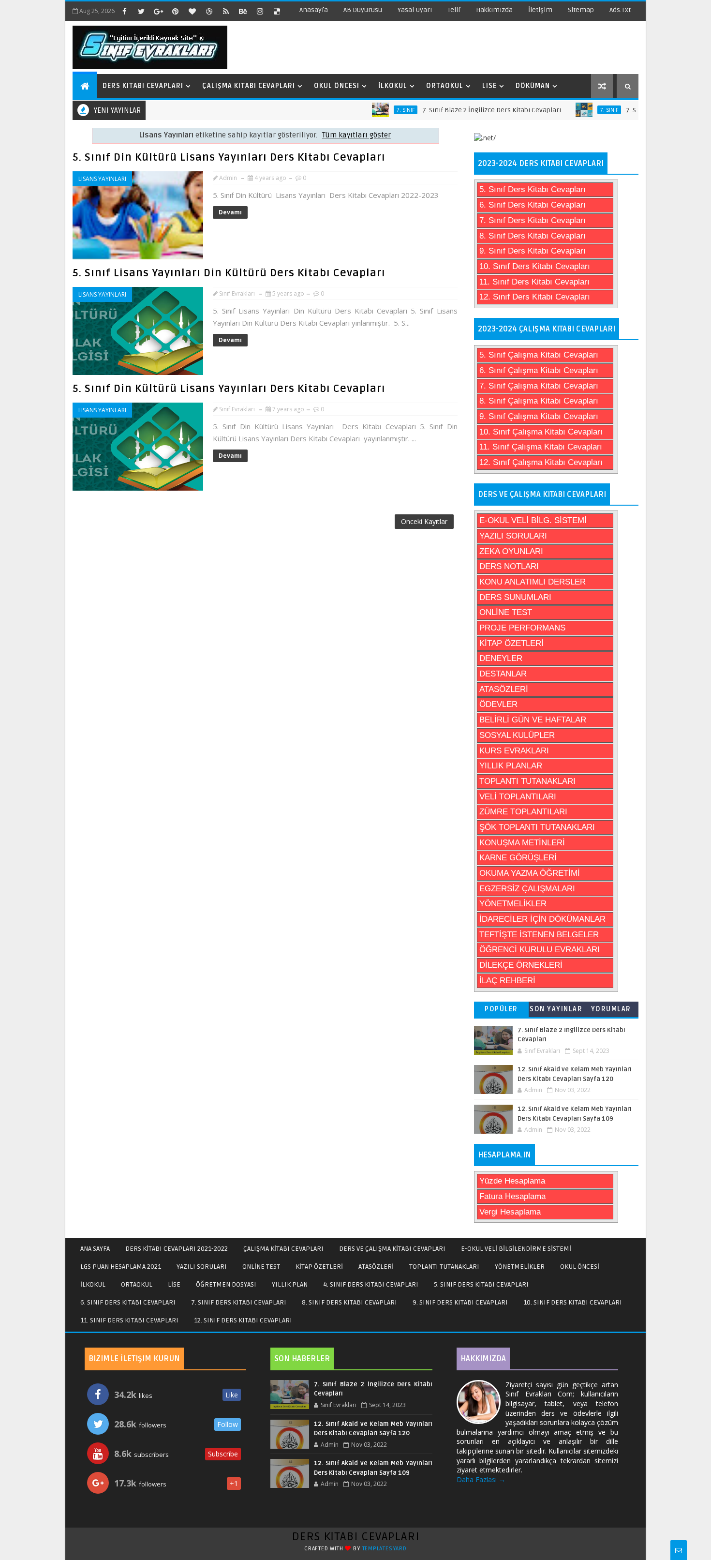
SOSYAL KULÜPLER (517, 735)
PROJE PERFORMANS (522, 627)
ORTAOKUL (136, 1284)
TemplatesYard (384, 1548)
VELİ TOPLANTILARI (517, 796)
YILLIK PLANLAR (510, 765)
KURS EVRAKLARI (514, 750)
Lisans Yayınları (102, 179)
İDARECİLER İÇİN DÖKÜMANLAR (542, 919)
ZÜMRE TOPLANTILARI (523, 811)
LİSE (174, 1284)
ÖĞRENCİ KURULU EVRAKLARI (539, 949)
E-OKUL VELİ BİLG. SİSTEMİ (533, 520)
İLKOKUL (92, 1284)
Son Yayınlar (556, 1009)
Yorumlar (611, 1009)
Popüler (501, 1009)
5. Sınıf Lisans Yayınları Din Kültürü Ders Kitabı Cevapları (229, 273)
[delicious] (276, 11)
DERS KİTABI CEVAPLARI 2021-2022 (176, 1249)
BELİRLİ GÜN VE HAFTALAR (532, 719)
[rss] (226, 11)
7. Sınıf (375, 109)
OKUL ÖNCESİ (579, 1266)
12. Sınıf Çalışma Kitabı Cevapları (541, 462)
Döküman (533, 86)
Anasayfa (313, 10)
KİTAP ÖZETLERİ (511, 643)
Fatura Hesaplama (512, 1196)
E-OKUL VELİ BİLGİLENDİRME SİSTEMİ (516, 1249)
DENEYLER (500, 658)
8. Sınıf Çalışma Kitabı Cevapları (538, 400)
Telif (453, 10)
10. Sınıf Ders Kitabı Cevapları (534, 266)
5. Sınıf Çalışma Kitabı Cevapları (538, 355)
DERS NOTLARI (509, 566)
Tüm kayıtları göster (356, 135)
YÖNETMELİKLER (513, 903)
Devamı (230, 212)
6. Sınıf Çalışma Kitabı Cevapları (538, 370)
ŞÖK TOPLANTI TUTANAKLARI (537, 827)
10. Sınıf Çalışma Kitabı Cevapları (541, 431)
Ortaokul (444, 86)
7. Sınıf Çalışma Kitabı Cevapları (538, 385)
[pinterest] (175, 11)
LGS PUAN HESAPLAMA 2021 (120, 1266)
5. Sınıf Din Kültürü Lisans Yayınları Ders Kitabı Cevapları (229, 157)
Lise (489, 86)
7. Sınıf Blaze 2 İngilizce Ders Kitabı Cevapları (461, 110)
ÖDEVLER (498, 704)
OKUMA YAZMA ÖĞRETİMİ (529, 873)
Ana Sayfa (95, 1249)
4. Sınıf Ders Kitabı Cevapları (370, 1284)
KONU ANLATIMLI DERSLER (532, 581)
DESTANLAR (503, 673)
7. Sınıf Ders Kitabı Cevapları (532, 220)
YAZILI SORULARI (513, 535)
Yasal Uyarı (415, 10)
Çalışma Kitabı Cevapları (248, 86)
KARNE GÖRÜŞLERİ (518, 857)
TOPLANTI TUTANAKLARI (527, 781)
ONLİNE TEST (505, 612)
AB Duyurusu (362, 10)
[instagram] (259, 11)
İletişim (540, 10)
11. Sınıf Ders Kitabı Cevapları (534, 281)
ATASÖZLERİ (503, 689)
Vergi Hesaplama (510, 1211)
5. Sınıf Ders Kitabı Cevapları (532, 189)
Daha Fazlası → (481, 1479)
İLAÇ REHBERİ (507, 980)
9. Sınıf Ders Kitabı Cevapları (532, 250)
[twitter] (141, 11)
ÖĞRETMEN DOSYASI (226, 1284)
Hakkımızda (494, 10)
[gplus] (158, 11)
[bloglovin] (192, 11)
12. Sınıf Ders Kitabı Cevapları (534, 296)
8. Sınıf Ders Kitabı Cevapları (532, 235)
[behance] (243, 11)
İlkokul (392, 86)
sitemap (581, 10)
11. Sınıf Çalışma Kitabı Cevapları (540, 446)
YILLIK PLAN (290, 1284)
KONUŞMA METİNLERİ (522, 842)
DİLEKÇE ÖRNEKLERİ (521, 965)
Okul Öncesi (336, 86)
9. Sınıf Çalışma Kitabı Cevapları (538, 416)
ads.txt (620, 10)
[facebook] (124, 11)
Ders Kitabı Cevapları (143, 86)
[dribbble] (209, 11)
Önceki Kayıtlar (424, 521)
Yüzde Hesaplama (512, 1180)
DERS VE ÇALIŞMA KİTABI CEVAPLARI (392, 1249)
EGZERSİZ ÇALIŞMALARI (527, 888)
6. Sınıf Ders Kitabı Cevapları (532, 205)
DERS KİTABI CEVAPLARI (356, 1537)
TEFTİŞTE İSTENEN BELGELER (539, 934)
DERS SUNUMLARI (515, 597)
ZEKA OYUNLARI (511, 551)
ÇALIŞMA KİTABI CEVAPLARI (283, 1249)
